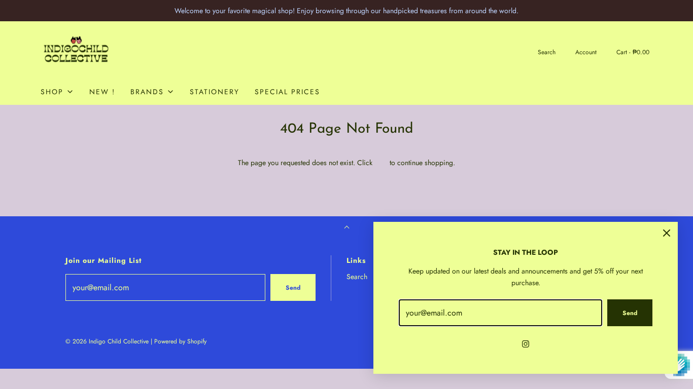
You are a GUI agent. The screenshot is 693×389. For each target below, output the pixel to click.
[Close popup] (666, 233)
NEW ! (102, 92)
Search (356, 276)
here (381, 163)
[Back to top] (347, 228)
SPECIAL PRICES (287, 92)
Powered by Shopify (180, 341)
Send (293, 287)
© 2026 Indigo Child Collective (107, 341)
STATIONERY (214, 92)
